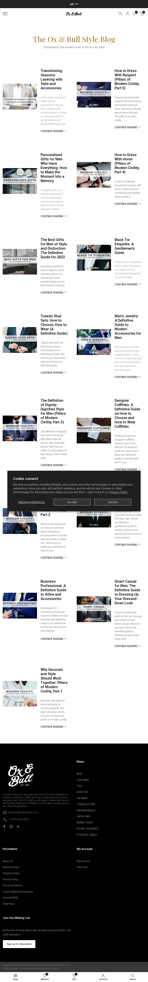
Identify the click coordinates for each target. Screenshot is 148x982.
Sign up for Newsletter (19, 943)
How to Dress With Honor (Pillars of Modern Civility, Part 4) (127, 163)
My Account (83, 861)
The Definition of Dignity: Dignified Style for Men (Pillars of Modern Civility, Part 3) (53, 411)
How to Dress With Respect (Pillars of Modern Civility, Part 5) (127, 79)
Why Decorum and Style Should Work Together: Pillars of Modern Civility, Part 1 (54, 680)
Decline (112, 502)
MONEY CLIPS (85, 822)
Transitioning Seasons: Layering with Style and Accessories (51, 79)
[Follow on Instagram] (11, 826)
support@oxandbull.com (23, 812)
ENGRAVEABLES (86, 810)
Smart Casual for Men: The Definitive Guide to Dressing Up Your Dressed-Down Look (127, 592)
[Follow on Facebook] (4, 826)
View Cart (82, 867)
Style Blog (8, 903)
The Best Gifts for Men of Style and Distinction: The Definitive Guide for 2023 (54, 248)
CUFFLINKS (83, 780)
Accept (72, 502)
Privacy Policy (119, 492)
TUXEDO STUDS (86, 804)
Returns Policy (11, 867)
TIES (79, 785)
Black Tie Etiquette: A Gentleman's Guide (125, 246)
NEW (79, 773)
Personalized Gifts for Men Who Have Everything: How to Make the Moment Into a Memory (54, 168)
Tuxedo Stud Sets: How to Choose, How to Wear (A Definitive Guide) (54, 325)
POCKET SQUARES (87, 828)
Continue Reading (52, 131)
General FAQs (10, 897)
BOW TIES (82, 792)
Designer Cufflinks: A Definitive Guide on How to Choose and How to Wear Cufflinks (127, 413)
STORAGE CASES (87, 834)
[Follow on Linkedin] (18, 826)
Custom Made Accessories (18, 891)
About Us (8, 861)
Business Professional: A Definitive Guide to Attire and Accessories (53, 590)
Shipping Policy (11, 873)
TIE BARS (82, 798)
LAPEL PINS (83, 816)
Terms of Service (12, 885)
